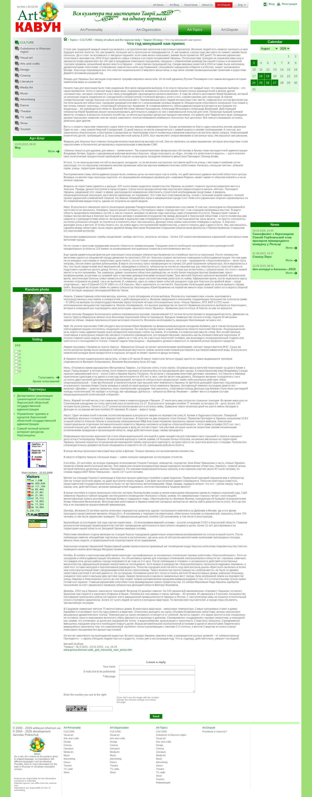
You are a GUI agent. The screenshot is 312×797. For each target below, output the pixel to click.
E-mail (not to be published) (99, 671)
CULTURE (27, 42)
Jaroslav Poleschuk (26, 734)
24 (254, 82)
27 (274, 82)
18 (261, 76)
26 (267, 82)
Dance (24, 105)
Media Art (26, 87)
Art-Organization (148, 29)
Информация (163, 782)
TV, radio (26, 117)
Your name (109, 666)
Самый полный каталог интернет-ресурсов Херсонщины (33, 432)
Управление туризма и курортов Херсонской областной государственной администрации (36, 419)
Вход (272, 4)
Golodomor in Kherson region (35, 50)
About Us (207, 4)
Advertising (27, 99)
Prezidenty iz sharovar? (214, 731)
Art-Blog (174, 4)
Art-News (158, 4)
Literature (26, 81)
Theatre (25, 111)
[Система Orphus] (37, 466)
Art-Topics (194, 29)
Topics (73, 39)
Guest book (190, 4)
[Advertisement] (37, 223)
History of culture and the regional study (118, 39)
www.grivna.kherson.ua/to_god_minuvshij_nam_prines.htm (98, 649)
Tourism (25, 129)
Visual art (26, 57)
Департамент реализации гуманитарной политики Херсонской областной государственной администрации (35, 402)
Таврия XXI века (152, 39)
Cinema (25, 75)
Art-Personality (91, 29)
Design (25, 69)
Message (109, 676)
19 (267, 76)
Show (24, 123)
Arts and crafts (30, 63)
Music (24, 93)
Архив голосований (46, 381)
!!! (19, 351)
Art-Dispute (223, 4)
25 (261, 82)
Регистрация (289, 4)
